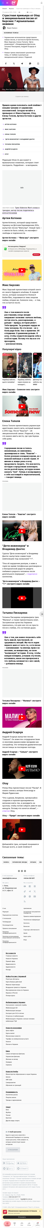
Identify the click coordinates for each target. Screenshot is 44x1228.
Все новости (11, 953)
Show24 (4, 8)
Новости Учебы (12, 1072)
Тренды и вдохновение (13, 1100)
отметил (6, 811)
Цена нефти (10, 1030)
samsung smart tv (23, 1168)
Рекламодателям (8, 925)
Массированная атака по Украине (17, 990)
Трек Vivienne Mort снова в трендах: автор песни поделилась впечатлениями (20, 210)
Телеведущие (7, 921)
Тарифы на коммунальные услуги (17, 1039)
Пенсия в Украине (12, 1044)
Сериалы (9, 1065)
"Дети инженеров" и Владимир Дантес (20, 139)
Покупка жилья (11, 1097)
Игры (25, 940)
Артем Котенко (10, 124)
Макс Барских (10, 129)
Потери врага (10, 995)
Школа (8, 1077)
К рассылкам (13, 1150)
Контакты (26, 923)
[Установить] (22, 1214)
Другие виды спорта (12, 1121)
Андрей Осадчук (11, 149)
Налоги (8, 1041)
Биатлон (8, 1118)
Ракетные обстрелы (12, 979)
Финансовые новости (13, 1036)
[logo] (13, 3)
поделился (32, 574)
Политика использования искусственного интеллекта (11, 937)
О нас (4, 908)
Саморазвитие (11, 1082)
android (9, 1163)
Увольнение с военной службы (16, 1005)
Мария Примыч (12, 28)
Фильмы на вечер (12, 1059)
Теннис (8, 1115)
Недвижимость (12, 1092)
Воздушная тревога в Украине (16, 987)
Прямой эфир (10, 961)
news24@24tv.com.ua (10, 878)
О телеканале (7, 918)
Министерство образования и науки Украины (21, 1074)
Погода (8, 970)
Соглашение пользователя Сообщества (32, 912)
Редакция (5, 911)
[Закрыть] (39, 1211)
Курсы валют (10, 1033)
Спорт (8, 1107)
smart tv (9, 1168)
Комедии (9, 1062)
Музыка (11, 8)
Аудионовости (10, 967)
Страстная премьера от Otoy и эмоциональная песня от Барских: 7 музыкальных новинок (29, 8)
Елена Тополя (10, 134)
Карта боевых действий (14, 982)
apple (23, 1163)
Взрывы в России (11, 993)
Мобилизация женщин (13, 1010)
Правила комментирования (32, 916)
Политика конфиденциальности (9, 932)
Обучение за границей (13, 1085)
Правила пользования (10, 928)
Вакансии (26, 926)
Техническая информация (32, 919)
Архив (25, 933)
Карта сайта (27, 936)
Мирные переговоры (13, 985)
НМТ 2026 (9, 1080)
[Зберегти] (38, 63)
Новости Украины (12, 958)
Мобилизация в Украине (15, 1002)
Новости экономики (14, 1028)
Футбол (8, 1112)
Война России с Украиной (16, 976)
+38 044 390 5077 (29, 878)
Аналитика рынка (12, 1095)
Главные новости (12, 956)
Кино (8, 1051)
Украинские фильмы (13, 1056)
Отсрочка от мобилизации (15, 1016)
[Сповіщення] (41, 3)
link (25, 886)
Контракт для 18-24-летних (15, 1013)
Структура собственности (31, 929)
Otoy (7, 154)
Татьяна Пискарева (12, 144)
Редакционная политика (10, 915)
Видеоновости (11, 964)
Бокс (7, 1110)
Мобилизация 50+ (12, 1008)
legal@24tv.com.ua (26, 1199)
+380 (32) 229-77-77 (14, 1197)
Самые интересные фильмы (15, 1054)
